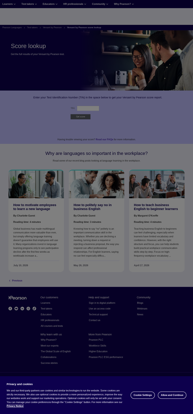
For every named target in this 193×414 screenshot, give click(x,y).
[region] (96, 395)
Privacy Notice (15, 406)
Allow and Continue (172, 395)
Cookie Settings (143, 395)
